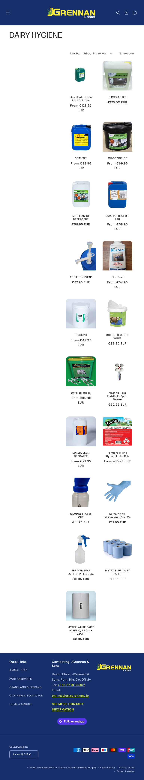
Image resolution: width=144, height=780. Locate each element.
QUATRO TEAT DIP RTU (117, 217)
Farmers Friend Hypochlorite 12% (117, 454)
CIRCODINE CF (117, 158)
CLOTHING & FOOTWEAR (26, 695)
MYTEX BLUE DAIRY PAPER (117, 572)
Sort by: (75, 53)
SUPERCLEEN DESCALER (80, 454)
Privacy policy (127, 767)
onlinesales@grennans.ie (70, 696)
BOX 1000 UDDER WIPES (117, 336)
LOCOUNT (80, 335)
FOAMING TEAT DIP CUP (81, 515)
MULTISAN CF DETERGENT (81, 217)
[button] (8, 13)
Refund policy (107, 767)
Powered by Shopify (85, 767)
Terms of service (126, 771)
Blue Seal (118, 277)
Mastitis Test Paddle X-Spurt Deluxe (117, 396)
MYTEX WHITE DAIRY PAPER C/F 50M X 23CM (81, 630)
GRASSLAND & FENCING (25, 687)
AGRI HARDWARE (20, 678)
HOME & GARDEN (21, 704)
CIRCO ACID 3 (118, 97)
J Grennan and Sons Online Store (55, 767)
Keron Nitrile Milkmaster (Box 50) (117, 515)
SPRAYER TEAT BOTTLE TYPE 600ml (81, 572)
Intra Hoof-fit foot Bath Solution (81, 99)
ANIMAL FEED (18, 670)
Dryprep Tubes (81, 392)
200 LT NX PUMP (81, 277)
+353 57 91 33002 (71, 685)
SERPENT (81, 158)
